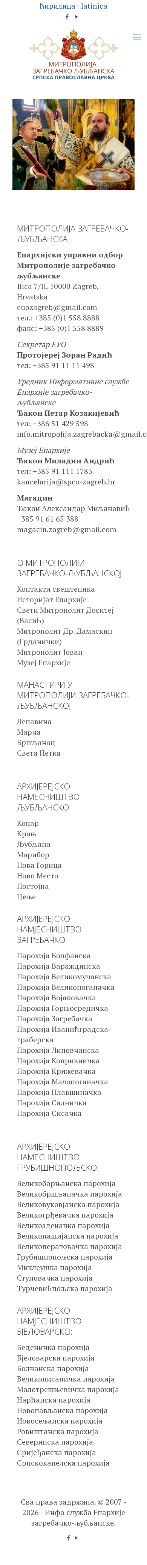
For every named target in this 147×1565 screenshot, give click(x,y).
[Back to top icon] (131, 1549)
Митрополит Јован (50, 652)
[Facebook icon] (67, 16)
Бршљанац (36, 742)
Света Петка (39, 753)
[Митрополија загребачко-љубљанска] (73, 55)
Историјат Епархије (52, 599)
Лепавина (34, 721)
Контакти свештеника (56, 589)
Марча (29, 732)
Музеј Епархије (43, 662)
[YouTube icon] (77, 16)
